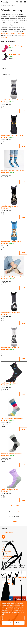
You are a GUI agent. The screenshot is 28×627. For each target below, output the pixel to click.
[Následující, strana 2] (14, 512)
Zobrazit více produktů (13, 63)
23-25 (2, 106)
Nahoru (15, 521)
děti (6, 37)
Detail (23, 111)
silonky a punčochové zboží (8, 33)
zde (3, 614)
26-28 (6, 177)
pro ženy (23, 35)
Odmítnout (7, 623)
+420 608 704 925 (9, 532)
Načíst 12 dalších (14, 506)
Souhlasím (19, 623)
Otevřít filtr (6, 75)
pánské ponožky (20, 33)
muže (2, 37)
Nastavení (13, 618)
